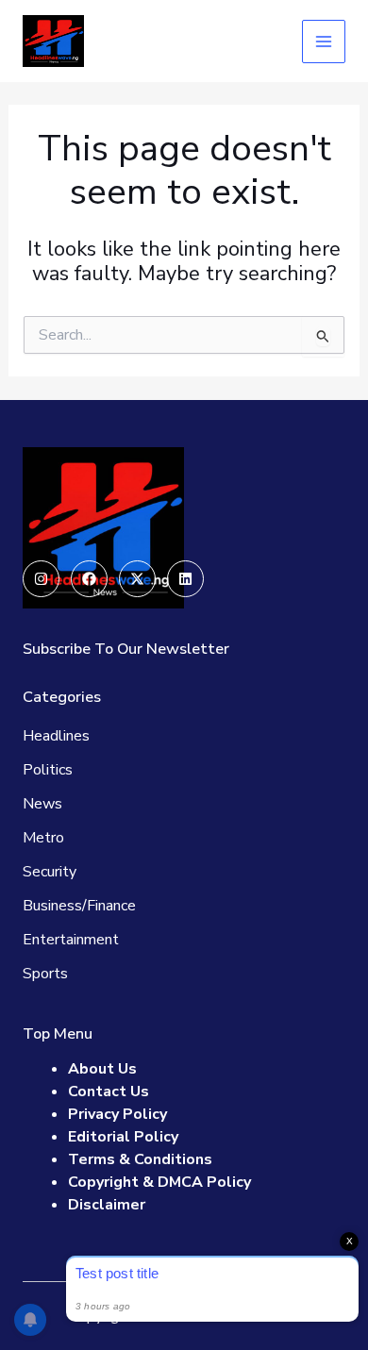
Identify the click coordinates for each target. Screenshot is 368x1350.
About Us (102, 1068)
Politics (48, 769)
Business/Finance (79, 905)
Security (49, 871)
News (42, 803)
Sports (45, 973)
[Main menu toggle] (323, 41)
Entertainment (71, 939)
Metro (43, 837)
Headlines (56, 735)
